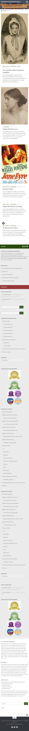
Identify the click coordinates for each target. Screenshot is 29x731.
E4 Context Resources (8, 333)
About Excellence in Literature (8, 339)
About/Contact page (12, 696)
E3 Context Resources (8, 330)
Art (4, 448)
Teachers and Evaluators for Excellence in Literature (13, 349)
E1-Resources (13, 187)
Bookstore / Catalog (6, 352)
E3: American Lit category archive (10, 430)
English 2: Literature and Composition (10, 421)
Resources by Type (6, 445)
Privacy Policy (7, 345)
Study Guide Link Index (7, 412)
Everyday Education (6, 299)
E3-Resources (13, 66)
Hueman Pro (20, 724)
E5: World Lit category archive (9, 442)
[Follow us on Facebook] (27, 246)
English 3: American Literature (8, 427)
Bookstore (4, 485)
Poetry (18, 66)
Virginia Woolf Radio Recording (12, 207)
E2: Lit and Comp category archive (10, 424)
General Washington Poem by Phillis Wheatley (12, 268)
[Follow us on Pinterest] (23, 246)
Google (2, 707)
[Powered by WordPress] (11, 724)
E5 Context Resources (8, 336)
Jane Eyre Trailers (8, 189)
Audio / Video (6, 66)
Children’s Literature (7, 458)
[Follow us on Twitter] (25, 246)
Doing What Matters (6, 294)
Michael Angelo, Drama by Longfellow (10, 277)
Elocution (5, 464)
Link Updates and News (8, 479)
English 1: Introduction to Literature (10, 415)
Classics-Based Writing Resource (10, 461)
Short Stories (6, 470)
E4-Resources (6, 127)
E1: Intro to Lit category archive (10, 418)
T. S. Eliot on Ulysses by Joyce (8, 280)
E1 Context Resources (8, 324)
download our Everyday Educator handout (17, 258)
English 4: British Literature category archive (13, 436)
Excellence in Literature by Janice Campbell (11, 2)
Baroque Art (5, 271)
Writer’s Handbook (7, 473)
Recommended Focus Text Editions (9, 476)
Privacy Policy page (8, 694)
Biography (5, 455)
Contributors (6, 342)
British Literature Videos (10, 228)
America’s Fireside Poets (7, 274)
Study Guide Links (6, 321)
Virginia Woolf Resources (10, 129)
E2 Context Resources (8, 327)
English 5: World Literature (8, 439)
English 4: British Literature (8, 433)
